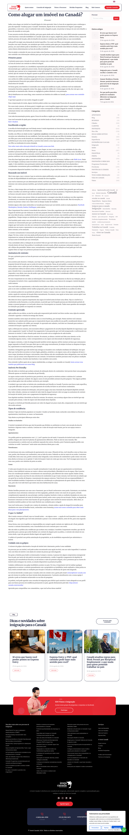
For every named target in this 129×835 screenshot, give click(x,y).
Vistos (93, 232)
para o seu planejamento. (20, 510)
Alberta (94, 190)
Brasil (93, 193)
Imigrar (107, 203)
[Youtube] (70, 798)
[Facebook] (58, 798)
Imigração (96, 208)
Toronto (116, 224)
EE (102, 195)
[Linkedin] (66, 798)
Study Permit (108, 224)
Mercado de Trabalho (98, 211)
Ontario (94, 216)
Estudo (108, 198)
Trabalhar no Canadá (100, 227)
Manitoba (113, 208)
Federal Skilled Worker (98, 203)
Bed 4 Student (13, 122)
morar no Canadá (99, 214)
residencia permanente (103, 222)
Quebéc (94, 222)
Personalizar (95, 827)
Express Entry (107, 201)
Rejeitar (106, 827)
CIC (93, 195)
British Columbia (101, 193)
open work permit (103, 216)
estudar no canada (98, 198)
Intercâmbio (106, 209)
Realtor (25, 207)
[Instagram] (62, 798)
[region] (106, 821)
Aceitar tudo (117, 827)
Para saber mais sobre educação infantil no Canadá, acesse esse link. (31, 146)
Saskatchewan (96, 224)
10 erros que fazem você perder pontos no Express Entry (109, 35)
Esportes (107, 195)
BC (117, 190)
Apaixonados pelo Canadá (106, 190)
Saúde (102, 224)
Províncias (112, 219)
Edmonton (98, 195)
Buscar (116, 18)
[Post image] (95, 35)
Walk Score (77, 159)
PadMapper (32, 207)
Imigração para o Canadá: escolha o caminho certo (109, 71)
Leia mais (16, 670)
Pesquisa (111, 216)
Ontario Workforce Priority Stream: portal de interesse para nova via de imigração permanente (109, 82)
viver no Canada (103, 232)
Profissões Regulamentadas (100, 219)
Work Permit (96, 235)
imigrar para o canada (101, 206)
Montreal (108, 211)
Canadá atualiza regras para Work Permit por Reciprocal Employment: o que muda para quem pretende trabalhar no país (109, 59)
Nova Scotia (110, 214)
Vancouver (95, 230)
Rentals (20, 207)
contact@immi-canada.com (76, 573)
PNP (116, 216)
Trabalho (111, 227)
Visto (117, 230)
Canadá (112, 193)
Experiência (96, 201)
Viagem (102, 230)
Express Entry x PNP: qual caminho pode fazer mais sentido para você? (109, 46)
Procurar (94, 15)
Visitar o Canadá (109, 230)
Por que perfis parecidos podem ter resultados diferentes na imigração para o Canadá (108, 95)
